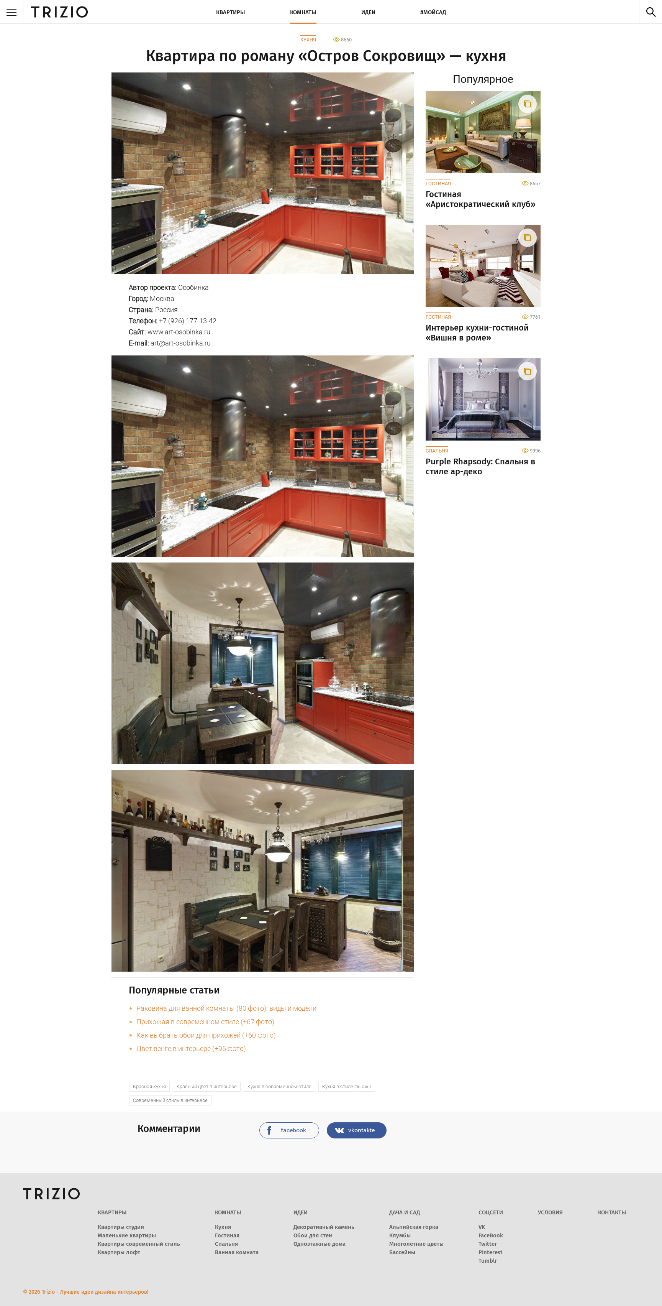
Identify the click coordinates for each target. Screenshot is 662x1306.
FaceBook (490, 1235)
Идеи (368, 12)
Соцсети (490, 1212)
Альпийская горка (413, 1227)
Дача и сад (404, 1212)
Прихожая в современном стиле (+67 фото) (205, 1022)
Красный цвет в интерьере (207, 1086)
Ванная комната (237, 1252)
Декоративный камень (323, 1227)
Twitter (487, 1243)
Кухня (308, 40)
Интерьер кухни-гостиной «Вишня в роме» (477, 333)
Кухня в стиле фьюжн (346, 1086)
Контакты (612, 1212)
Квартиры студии (121, 1227)
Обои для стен (312, 1235)
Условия (550, 1212)
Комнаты (303, 12)
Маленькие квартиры (127, 1235)
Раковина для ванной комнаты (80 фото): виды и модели (226, 1008)
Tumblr (487, 1260)
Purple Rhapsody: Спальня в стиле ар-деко (480, 467)
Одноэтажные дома (319, 1243)
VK (481, 1227)
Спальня (437, 451)
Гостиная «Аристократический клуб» (481, 199)
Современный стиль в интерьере (170, 1100)
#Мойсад (433, 12)
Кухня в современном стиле (279, 1086)
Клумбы (400, 1235)
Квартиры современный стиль (139, 1243)
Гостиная (438, 183)
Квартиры (230, 12)
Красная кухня (149, 1086)
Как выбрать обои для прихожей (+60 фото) (206, 1035)
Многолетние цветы (416, 1243)
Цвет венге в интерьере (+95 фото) (191, 1048)
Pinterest (490, 1252)
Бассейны (402, 1252)
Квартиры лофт (119, 1252)
